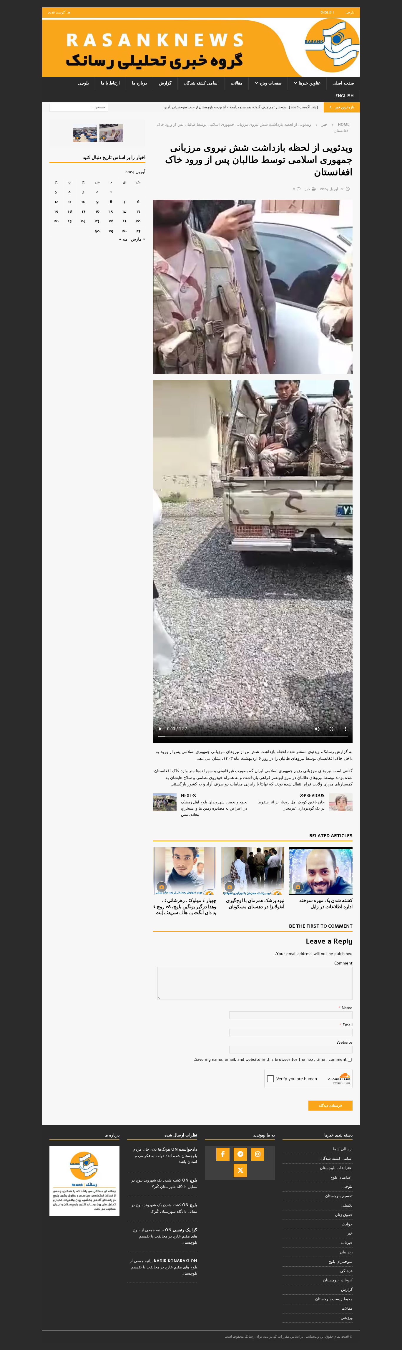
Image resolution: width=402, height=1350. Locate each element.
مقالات (236, 83)
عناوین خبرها (309, 83)
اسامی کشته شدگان (201, 83)
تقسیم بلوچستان (339, 1196)
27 (138, 231)
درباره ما (139, 83)
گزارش (165, 83)
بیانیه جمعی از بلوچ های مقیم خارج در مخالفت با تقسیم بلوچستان (165, 1236)
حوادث (347, 1224)
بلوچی (349, 12)
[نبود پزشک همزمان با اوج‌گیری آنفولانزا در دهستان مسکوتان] (253, 871)
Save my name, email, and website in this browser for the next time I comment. (270, 1059)
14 (124, 211)
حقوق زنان (344, 1214)
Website (345, 1042)
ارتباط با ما (110, 83)
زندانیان (346, 1252)
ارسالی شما (343, 1149)
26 (56, 221)
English (327, 12)
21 (124, 221)
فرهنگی (346, 1271)
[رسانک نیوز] (201, 74)
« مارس (138, 239)
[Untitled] (253, 370)
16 (97, 211)
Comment (343, 963)
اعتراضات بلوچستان (336, 1168)
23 (97, 221)
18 (70, 211)
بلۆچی (348, 1186)
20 (138, 221)
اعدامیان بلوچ (341, 1177)
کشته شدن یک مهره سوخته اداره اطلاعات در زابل (326, 903)
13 (138, 211)
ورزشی (347, 1318)
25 (69, 221)
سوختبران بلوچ (340, 1261)
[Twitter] (240, 1170)
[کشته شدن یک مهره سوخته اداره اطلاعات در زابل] (321, 871)
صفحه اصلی (343, 83)
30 (97, 231)
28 (124, 231)
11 (70, 201)
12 (56, 201)
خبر (307, 189)
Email (347, 1025)
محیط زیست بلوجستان (334, 1299)
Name (346, 1008)
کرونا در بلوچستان (338, 1280)
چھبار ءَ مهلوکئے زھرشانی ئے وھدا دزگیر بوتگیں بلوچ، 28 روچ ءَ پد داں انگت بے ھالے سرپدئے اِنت (184, 906)
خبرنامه (346, 1242)
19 (56, 211)
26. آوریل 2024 (332, 189)
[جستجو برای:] (78, 107)
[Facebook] (223, 1154)
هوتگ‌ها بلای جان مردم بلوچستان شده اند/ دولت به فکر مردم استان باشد (165, 1155)
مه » (123, 239)
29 (111, 231)
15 (111, 211)
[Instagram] (257, 1154)
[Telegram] (240, 1154)
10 (83, 201)
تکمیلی (347, 1205)
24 (83, 221)
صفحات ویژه (271, 83)
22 (111, 221)
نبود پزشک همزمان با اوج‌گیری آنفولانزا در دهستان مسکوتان (255, 903)
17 (83, 211)
